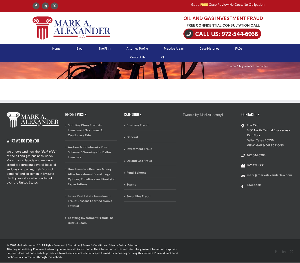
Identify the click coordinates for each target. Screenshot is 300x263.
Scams (131, 184)
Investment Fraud (139, 149)
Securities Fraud (138, 196)
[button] (163, 57)
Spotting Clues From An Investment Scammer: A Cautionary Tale (85, 130)
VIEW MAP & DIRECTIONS (265, 145)
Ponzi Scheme (136, 173)
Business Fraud (137, 125)
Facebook (254, 185)
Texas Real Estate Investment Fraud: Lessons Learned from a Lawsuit (90, 201)
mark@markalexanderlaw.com (269, 175)
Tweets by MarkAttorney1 (203, 114)
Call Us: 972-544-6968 (226, 34)
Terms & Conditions (95, 245)
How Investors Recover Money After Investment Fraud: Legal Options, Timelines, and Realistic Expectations (91, 176)
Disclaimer (74, 245)
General (132, 137)
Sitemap (133, 245)
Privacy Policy (117, 245)
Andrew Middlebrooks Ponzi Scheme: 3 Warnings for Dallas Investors (89, 152)
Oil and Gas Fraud (139, 161)
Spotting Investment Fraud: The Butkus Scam (91, 220)
